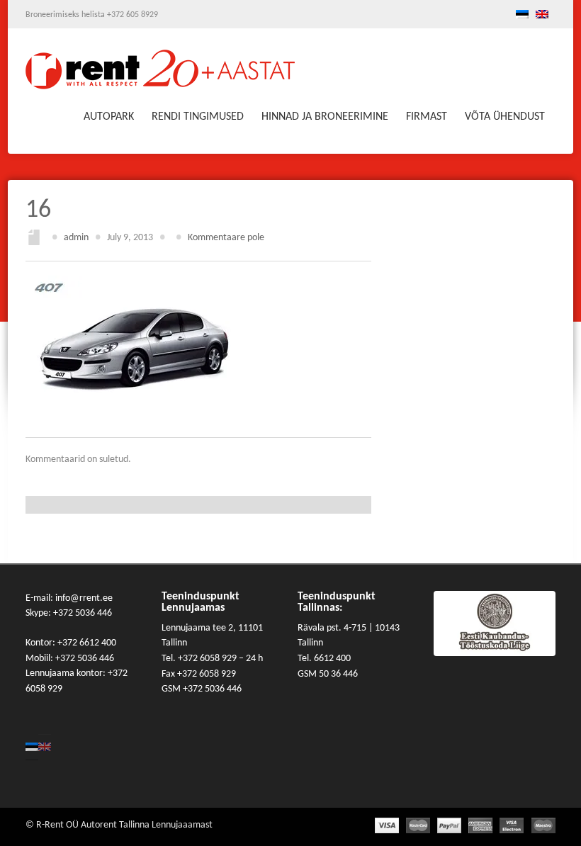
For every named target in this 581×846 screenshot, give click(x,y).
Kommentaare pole (226, 237)
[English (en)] (542, 16)
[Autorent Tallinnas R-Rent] (160, 73)
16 (38, 210)
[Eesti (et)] (522, 16)
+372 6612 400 (86, 643)
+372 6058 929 (208, 658)
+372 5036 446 (82, 613)
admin (76, 237)
